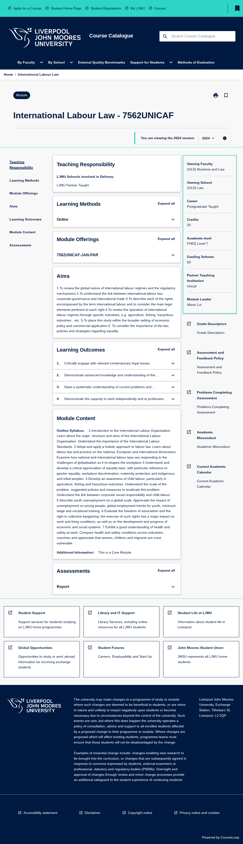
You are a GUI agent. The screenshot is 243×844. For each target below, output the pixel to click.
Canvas (160, 8)
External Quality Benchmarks (101, 62)
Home (8, 74)
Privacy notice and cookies (200, 813)
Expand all (166, 203)
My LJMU (138, 8)
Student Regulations (106, 8)
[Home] (45, 38)
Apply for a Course (27, 8)
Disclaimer (92, 813)
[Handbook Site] (34, 706)
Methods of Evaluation (196, 62)
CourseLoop (230, 837)
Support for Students (147, 62)
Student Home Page (66, 8)
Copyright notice (140, 813)
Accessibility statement (40, 813)
